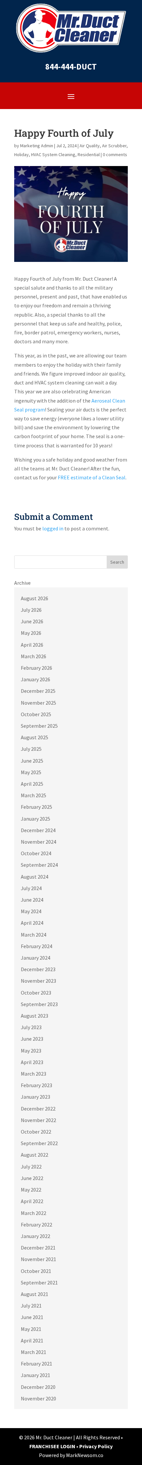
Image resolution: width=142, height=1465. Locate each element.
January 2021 (35, 1375)
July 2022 (31, 1166)
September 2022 (39, 1143)
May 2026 (31, 633)
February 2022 (36, 1224)
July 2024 (31, 888)
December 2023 (38, 969)
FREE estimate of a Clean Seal (91, 477)
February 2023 (36, 1085)
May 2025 (31, 772)
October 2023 (36, 992)
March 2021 (33, 1352)
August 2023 (34, 1015)
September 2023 (39, 1004)
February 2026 (36, 667)
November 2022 (38, 1120)
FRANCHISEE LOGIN (52, 1446)
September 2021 (39, 1282)
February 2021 (36, 1363)
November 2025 (38, 702)
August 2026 (34, 598)
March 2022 (33, 1213)
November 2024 (38, 841)
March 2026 (33, 656)
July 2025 (31, 749)
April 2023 (32, 1062)
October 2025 (36, 714)
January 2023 (35, 1096)
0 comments (115, 154)
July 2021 (31, 1305)
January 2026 (35, 679)
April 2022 (32, 1201)
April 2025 (32, 783)
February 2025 (36, 806)
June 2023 (32, 1038)
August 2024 (34, 876)
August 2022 (34, 1154)
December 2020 (38, 1387)
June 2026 (32, 621)
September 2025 (39, 725)
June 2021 (32, 1317)
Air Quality (90, 146)
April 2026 (32, 644)
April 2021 (32, 1340)
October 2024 (36, 853)
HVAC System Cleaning (53, 154)
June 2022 (32, 1178)
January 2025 (35, 818)
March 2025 (33, 795)
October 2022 (36, 1131)
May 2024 (31, 911)
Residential (89, 154)
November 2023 (38, 980)
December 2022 (38, 1108)
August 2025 (34, 737)
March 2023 (33, 1073)
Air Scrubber (114, 146)
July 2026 (31, 609)
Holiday (21, 154)
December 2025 (38, 691)
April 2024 (32, 922)
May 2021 (31, 1329)
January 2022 (35, 1236)
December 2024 (38, 830)
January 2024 (35, 957)
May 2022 (31, 1189)
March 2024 (33, 934)
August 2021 (34, 1294)
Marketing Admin (36, 146)
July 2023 (31, 1027)
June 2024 (32, 899)
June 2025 (32, 760)
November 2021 (38, 1259)
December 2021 (38, 1247)
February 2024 (36, 946)
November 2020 (38, 1398)
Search (117, 562)
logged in (52, 528)
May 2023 (31, 1050)
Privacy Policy (96, 1446)
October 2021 (36, 1271)
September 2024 (39, 864)
